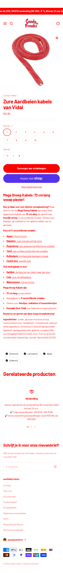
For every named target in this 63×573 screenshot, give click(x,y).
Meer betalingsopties (31, 186)
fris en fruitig (16, 236)
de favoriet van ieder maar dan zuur (28, 272)
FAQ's (6, 518)
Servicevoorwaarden (13, 529)
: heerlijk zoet (18, 261)
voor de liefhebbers (19, 277)
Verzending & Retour (13, 524)
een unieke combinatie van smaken (27, 251)
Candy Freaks (9, 95)
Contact (7, 485)
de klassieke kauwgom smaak (27, 256)
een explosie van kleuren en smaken (30, 246)
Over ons (7, 491)
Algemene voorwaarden (14, 513)
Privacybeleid (9, 507)
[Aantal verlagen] (7, 156)
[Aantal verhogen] (19, 156)
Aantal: (6, 149)
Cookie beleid (10, 502)
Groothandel (9, 496)
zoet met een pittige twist (24, 241)
